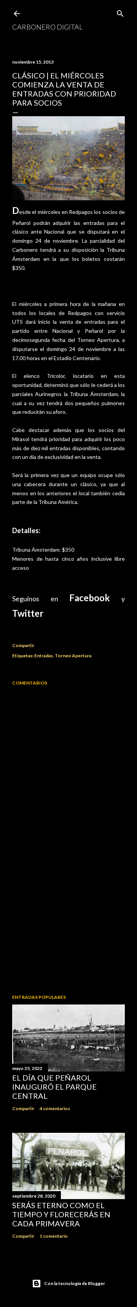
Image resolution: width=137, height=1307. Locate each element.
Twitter (27, 613)
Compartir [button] (23, 645)
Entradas (43, 655)
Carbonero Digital (47, 27)
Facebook (89, 597)
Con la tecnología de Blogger (74, 1283)
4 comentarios (55, 1108)
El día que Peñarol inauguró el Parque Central (54, 1086)
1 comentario (54, 1236)
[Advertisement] (68, 928)
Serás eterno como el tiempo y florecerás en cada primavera (61, 1214)
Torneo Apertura (73, 655)
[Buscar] (120, 12)
